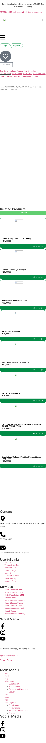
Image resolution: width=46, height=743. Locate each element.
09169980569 (6, 12)
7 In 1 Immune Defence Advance (15, 362)
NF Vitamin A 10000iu (11, 331)
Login (5, 46)
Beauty (12, 692)
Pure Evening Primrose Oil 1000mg (16, 239)
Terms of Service (11, 565)
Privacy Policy (10, 568)
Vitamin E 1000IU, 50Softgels (14, 270)
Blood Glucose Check (13, 589)
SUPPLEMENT (11, 87)
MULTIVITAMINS (24, 87)
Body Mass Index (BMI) (14, 595)
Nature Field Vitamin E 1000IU (14, 301)
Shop (6, 676)
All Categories (10, 681)
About (7, 673)
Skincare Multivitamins (18, 689)
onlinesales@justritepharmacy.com (27, 12)
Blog (6, 678)
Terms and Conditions (9, 656)
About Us (8, 562)
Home (2, 87)
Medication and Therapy (14, 600)
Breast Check (10, 597)
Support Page (10, 570)
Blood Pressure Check (13, 592)
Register (16, 46)
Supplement (14, 684)
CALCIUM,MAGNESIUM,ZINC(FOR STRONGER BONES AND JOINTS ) (22, 425)
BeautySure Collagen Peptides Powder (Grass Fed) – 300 (21, 458)
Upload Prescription (18, 71)
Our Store (4, 71)
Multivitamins (14, 686)
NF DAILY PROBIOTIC (11, 393)
